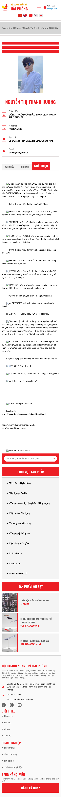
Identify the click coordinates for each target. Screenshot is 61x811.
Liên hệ (7, 736)
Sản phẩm (9, 167)
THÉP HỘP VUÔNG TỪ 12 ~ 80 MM (34, 600)
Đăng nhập (52, 9)
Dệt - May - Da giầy (19, 543)
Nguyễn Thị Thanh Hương (34, 28)
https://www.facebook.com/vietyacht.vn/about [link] (24, 414)
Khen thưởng (10, 754)
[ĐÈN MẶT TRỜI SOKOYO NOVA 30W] (9, 643)
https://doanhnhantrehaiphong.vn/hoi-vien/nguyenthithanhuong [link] (19, 426)
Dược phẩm (15, 563)
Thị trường (9, 748)
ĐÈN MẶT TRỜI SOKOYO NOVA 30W (35, 640)
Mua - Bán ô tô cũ (18, 573)
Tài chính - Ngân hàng (20, 483)
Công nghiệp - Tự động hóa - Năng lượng (29, 503)
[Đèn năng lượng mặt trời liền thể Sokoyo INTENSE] (9, 622)
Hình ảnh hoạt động (14, 767)
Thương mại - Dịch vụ (20, 523)
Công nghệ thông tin (19, 533)
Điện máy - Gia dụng (19, 513)
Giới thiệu (41, 166)
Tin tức (7, 723)
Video (7, 729)
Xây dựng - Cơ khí (18, 493)
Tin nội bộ (9, 761)
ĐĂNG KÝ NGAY (30, 788)
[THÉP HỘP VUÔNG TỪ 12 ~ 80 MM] (9, 602)
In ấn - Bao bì (15, 553)
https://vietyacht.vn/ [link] (27, 381)
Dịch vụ (25, 167)
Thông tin (8, 716)
